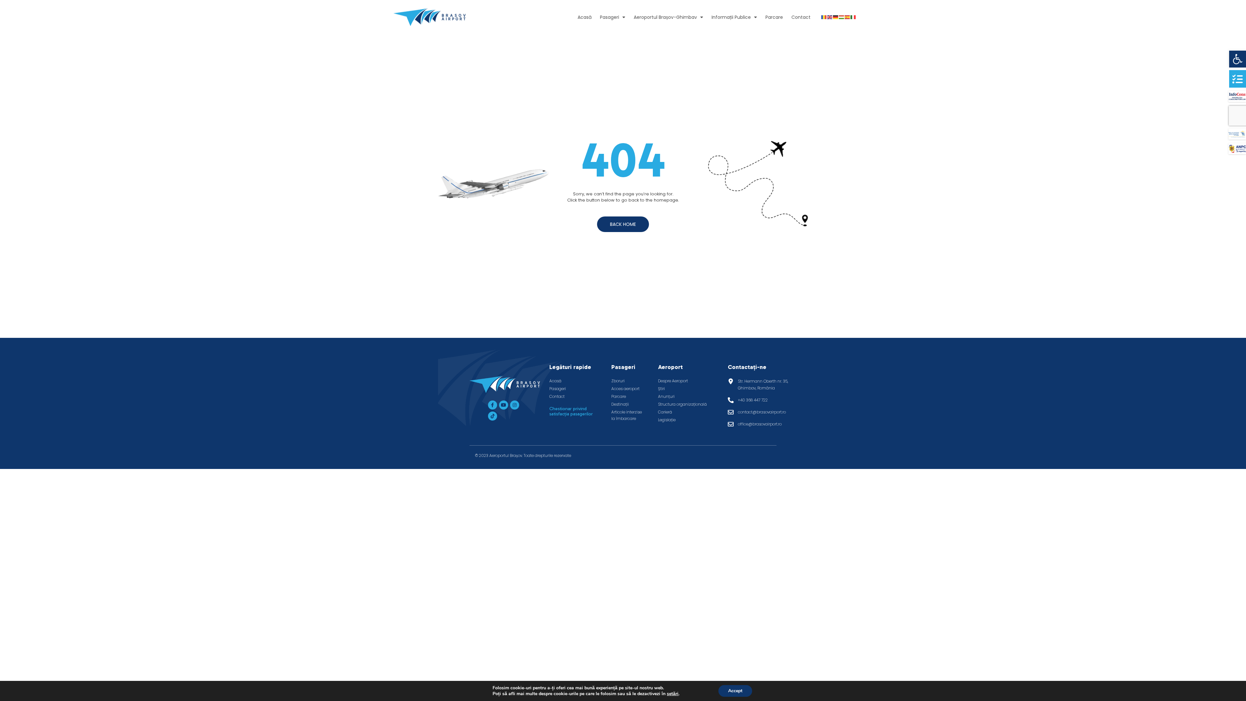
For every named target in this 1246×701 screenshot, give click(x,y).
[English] (830, 17)
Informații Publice (731, 17)
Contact (801, 17)
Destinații (620, 404)
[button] (1237, 59)
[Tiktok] (492, 416)
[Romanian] (824, 17)
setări (672, 694)
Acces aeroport (625, 388)
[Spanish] (847, 17)
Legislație (667, 420)
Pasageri (609, 17)
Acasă (585, 17)
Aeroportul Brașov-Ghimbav (665, 17)
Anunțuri (666, 396)
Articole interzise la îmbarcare (626, 415)
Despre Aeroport (673, 381)
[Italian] (853, 17)
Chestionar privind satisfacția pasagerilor (571, 411)
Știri (661, 388)
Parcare (774, 17)
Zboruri (618, 381)
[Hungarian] (842, 17)
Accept (735, 691)
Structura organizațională (682, 404)
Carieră (665, 412)
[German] (836, 17)
